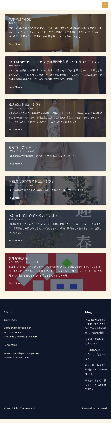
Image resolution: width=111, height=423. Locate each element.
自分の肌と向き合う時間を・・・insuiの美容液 (96, 369)
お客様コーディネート (17, 108)
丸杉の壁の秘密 (20, 19)
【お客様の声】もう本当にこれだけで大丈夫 (95, 354)
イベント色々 (24, 262)
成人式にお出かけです (25, 104)
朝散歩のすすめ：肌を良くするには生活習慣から (95, 384)
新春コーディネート (23, 147)
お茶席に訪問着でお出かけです (31, 181)
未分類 (11, 23)
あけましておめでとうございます (34, 215)
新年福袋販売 (18, 258)
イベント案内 (13, 262)
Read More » (15, 44)
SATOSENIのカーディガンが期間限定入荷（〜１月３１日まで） (55, 62)
